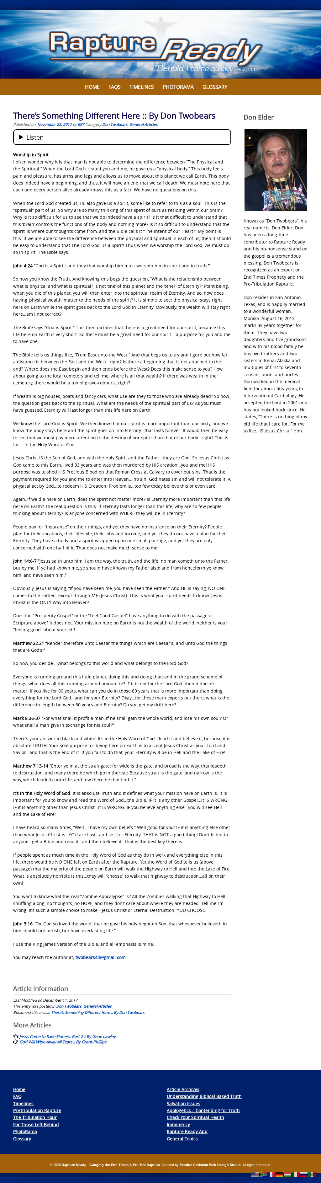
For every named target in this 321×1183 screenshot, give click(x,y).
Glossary (215, 86)
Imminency (178, 1124)
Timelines (141, 86)
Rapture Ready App (187, 1131)
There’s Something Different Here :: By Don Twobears (98, 1012)
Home (92, 86)
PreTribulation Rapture (37, 1110)
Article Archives (183, 1089)
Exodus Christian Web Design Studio (210, 1165)
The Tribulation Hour (35, 1117)
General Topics (182, 1139)
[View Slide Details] (160, 44)
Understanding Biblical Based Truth (204, 1096)
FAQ (17, 1096)
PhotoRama (25, 1131)
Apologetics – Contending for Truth (203, 1110)
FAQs (114, 86)
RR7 (81, 124)
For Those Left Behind (36, 1124)
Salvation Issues (183, 1103)
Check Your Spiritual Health (195, 1117)
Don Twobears (115, 124)
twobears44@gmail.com (101, 957)
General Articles (143, 124)
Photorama (178, 86)
